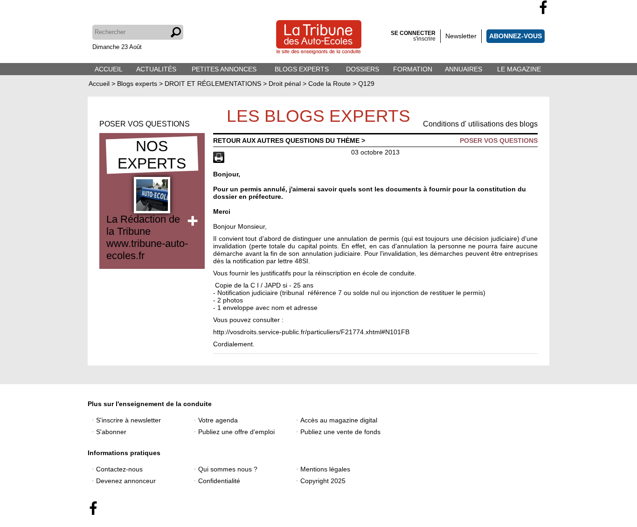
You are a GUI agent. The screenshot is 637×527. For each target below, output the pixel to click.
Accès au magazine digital (338, 420)
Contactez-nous (119, 469)
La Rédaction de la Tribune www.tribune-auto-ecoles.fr (147, 237)
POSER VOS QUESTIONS (144, 124)
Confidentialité (219, 481)
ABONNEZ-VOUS (515, 36)
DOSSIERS (362, 69)
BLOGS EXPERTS (302, 69)
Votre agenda (218, 420)
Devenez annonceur (126, 481)
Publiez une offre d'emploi (236, 432)
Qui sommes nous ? (227, 469)
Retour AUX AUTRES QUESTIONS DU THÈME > (289, 140)
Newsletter (461, 36)
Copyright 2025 (323, 481)
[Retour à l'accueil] (318, 38)
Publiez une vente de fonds (340, 432)
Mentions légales (325, 469)
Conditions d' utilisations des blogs (480, 124)
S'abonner (111, 432)
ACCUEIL (109, 69)
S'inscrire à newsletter (128, 420)
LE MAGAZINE (519, 69)
